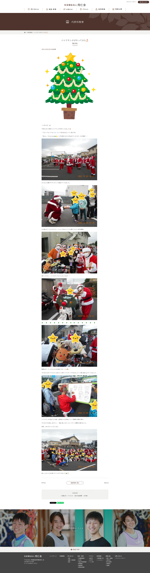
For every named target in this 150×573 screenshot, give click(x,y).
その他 (85, 496)
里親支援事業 (81, 567)
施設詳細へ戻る (75, 483)
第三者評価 (109, 561)
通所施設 (80, 563)
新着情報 (62, 556)
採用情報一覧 (100, 558)
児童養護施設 (81, 558)
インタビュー (100, 560)
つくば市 (91, 561)
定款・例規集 (110, 558)
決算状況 (109, 560)
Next (105, 483)
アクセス (91, 556)
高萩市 (91, 558)
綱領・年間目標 (71, 560)
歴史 (69, 561)
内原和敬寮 (29, 32)
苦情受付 (109, 563)
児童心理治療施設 (82, 561)
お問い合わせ (144, 2)
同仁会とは (70, 556)
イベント (70, 496)
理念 (69, 558)
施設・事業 (81, 556)
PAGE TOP (76, 549)
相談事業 (80, 565)
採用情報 (99, 556)
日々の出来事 (78, 496)
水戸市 (91, 560)
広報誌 (108, 565)
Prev (44, 483)
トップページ (53, 556)
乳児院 (79, 560)
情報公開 (108, 556)
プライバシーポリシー (131, 1)
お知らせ (64, 496)
